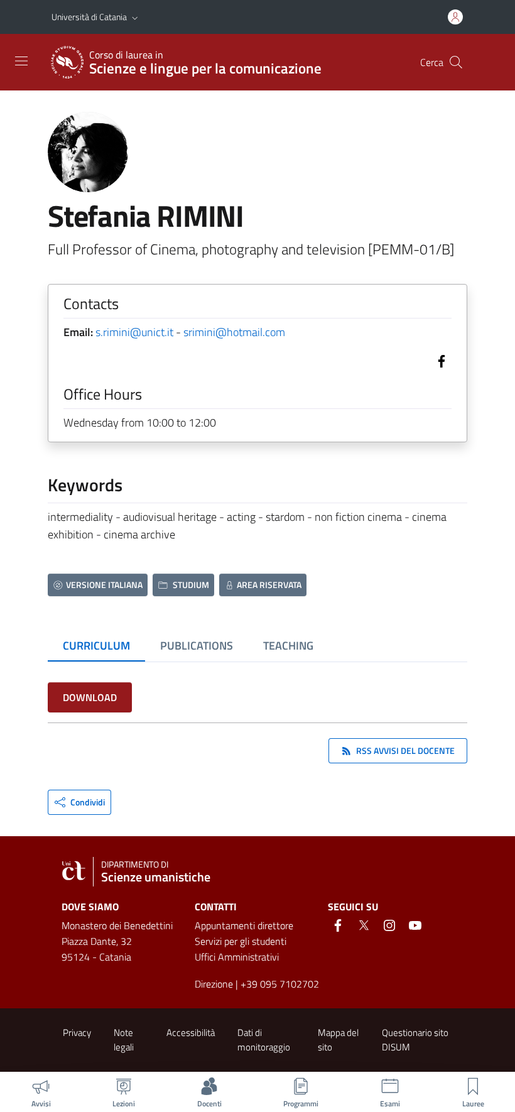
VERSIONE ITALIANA (104, 584)
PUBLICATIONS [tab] (196, 645)
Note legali (124, 1039)
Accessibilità (190, 1032)
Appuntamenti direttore (244, 925)
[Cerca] (456, 62)
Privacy (77, 1032)
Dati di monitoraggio (263, 1039)
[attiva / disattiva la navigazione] (21, 60)
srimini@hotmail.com (234, 332)
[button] (135, 17)
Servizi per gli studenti (240, 941)
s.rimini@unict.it (134, 332)
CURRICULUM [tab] (96, 645)
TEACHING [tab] (288, 645)
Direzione (214, 983)
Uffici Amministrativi (237, 956)
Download (90, 697)
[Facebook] (439, 359)
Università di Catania (89, 16)
